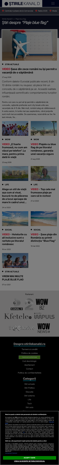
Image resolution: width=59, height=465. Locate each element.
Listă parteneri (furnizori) (11, 453)
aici (24, 432)
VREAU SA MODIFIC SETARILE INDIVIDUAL (29, 461)
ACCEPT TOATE (29, 458)
